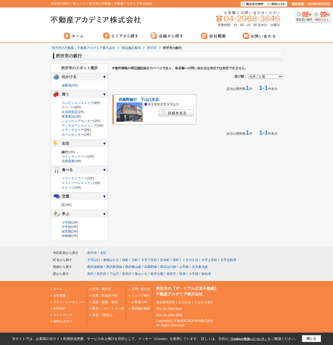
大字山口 (93, 260)
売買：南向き (101, 289)
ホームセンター (73, 134)
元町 (135, 260)
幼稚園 (66, 236)
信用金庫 (68, 161)
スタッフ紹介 (140, 295)
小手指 (193, 274)
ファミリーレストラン (77, 183)
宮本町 (165, 260)
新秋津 (206, 274)
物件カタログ (62, 321)
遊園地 (66, 85)
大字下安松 (149, 260)
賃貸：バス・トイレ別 (108, 308)
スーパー (68, 107)
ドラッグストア (73, 130)
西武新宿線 (114, 267)
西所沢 (127, 274)
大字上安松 (209, 260)
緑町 (125, 260)
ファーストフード (74, 178)
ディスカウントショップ (79, 125)
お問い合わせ (140, 289)
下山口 (114, 274)
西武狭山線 (133, 267)
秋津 (182, 274)
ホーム (58, 289)
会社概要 (59, 295)
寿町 (176, 260)
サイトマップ (62, 315)
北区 (103, 253)
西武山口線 (168, 267)
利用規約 (59, 308)
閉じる (311, 338)
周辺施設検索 (140, 308)
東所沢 (171, 274)
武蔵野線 (150, 267)
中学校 (66, 227)
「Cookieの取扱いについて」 (247, 339)
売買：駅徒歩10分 (105, 295)
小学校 (66, 222)
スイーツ (68, 187)
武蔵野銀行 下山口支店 (139, 100)
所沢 (90, 274)
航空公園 (157, 274)
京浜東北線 (200, 267)
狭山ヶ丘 (141, 274)
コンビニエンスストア (77, 103)
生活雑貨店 (70, 112)
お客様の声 (139, 302)
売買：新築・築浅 (105, 302)
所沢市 (92, 253)
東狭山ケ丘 (111, 260)
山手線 (184, 267)
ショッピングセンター (77, 121)
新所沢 (101, 274)
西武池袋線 (95, 267)
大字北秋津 (228, 260)
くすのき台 (190, 260)
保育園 (66, 231)
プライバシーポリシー (69, 302)
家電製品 (68, 116)
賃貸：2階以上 (102, 315)
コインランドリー (74, 156)
